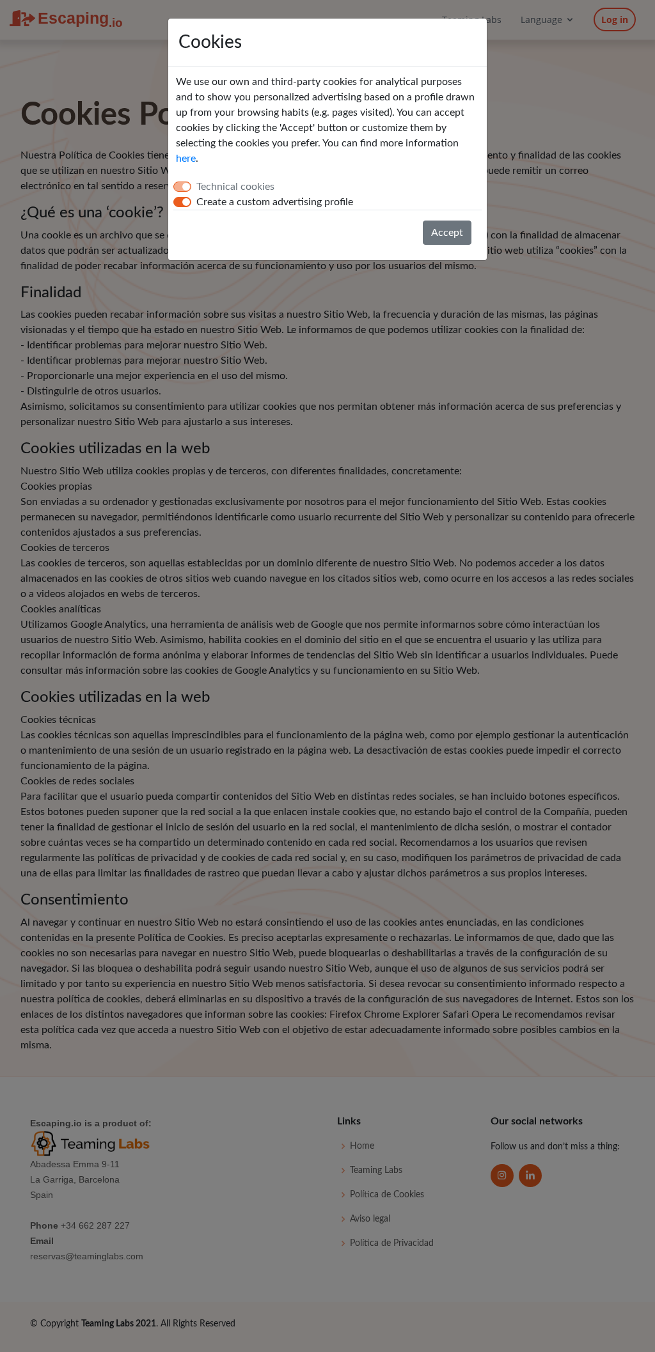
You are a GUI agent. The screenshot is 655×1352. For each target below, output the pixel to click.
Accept (447, 233)
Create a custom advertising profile (274, 202)
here (186, 158)
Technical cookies (235, 187)
